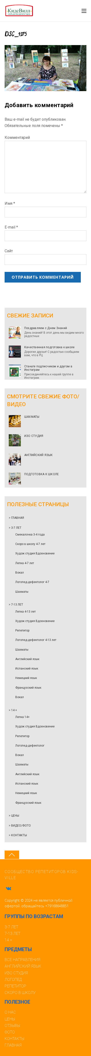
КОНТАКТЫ (14, 1038)
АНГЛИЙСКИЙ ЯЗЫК (38, 455)
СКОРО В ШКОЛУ (20, 992)
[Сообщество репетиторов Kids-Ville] (19, 14)
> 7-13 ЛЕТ (16, 604)
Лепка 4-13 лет (25, 611)
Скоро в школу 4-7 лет (30, 544)
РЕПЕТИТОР (15, 986)
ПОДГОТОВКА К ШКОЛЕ (41, 474)
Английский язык (27, 659)
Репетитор (22, 630)
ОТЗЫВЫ (12, 1025)
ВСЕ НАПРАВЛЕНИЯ (22, 959)
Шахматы (21, 591)
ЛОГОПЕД (13, 979)
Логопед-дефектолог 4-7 (32, 582)
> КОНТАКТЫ (18, 835)
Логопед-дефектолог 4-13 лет (35, 640)
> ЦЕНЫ (14, 815)
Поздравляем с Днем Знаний (45, 328)
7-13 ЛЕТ (12, 933)
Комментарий (17, 137)
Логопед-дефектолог (29, 745)
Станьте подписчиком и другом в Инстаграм (48, 368)
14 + (8, 940)
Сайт (9, 251)
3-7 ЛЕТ (11, 927)
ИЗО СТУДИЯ (33, 436)
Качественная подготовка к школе (49, 347)
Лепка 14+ (22, 717)
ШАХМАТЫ (32, 416)
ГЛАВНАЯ (13, 1045)
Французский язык (28, 687)
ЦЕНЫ (10, 1019)
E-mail (11, 227)
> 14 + (13, 710)
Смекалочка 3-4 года (30, 534)
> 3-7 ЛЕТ (15, 527)
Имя (10, 203)
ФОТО (10, 1032)
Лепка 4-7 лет (24, 563)
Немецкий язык (26, 678)
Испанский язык (26, 668)
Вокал (19, 572)
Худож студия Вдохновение (35, 553)
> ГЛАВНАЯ (16, 518)
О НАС (10, 1012)
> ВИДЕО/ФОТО (20, 825)
